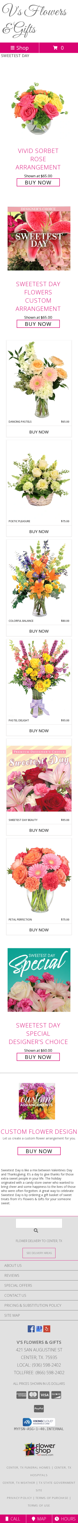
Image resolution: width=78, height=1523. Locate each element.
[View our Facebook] (31, 1330)
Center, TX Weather (19, 1483)
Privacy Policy (19, 1498)
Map (40, 1519)
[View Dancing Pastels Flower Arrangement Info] (39, 380)
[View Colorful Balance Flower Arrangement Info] (39, 579)
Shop (22, 47)
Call (14, 1519)
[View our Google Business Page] (39, 1330)
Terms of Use (39, 1505)
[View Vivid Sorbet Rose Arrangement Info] (39, 105)
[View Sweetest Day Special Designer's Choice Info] (39, 980)
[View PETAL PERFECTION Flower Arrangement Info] (39, 878)
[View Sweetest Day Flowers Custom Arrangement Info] (39, 239)
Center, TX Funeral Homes (28, 1467)
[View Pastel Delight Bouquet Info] (39, 678)
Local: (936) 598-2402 (39, 1365)
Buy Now (38, 182)
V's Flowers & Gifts (34, 20)
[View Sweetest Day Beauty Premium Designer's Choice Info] (39, 778)
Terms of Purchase (52, 1498)
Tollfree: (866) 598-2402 (39, 1372)
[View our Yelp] (46, 1330)
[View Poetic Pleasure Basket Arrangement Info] (39, 479)
